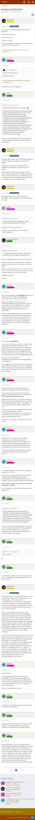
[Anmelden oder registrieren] (28, 2)
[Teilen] (32, 14)
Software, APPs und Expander (13, 785)
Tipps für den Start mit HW (13, 793)
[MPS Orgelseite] (4, 2)
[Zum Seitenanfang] (32, 817)
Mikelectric (8, 789)
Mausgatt (8, 795)
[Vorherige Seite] (11, 770)
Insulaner (8, 783)
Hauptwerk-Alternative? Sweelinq (15, 782)
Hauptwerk (8, 796)
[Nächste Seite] (23, 770)
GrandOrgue (9, 791)
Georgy (5, 165)
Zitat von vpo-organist (12, 105)
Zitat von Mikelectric (11, 70)
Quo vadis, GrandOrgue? (13, 788)
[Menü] (32, 2)
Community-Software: (17, 817)
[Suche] (24, 2)
